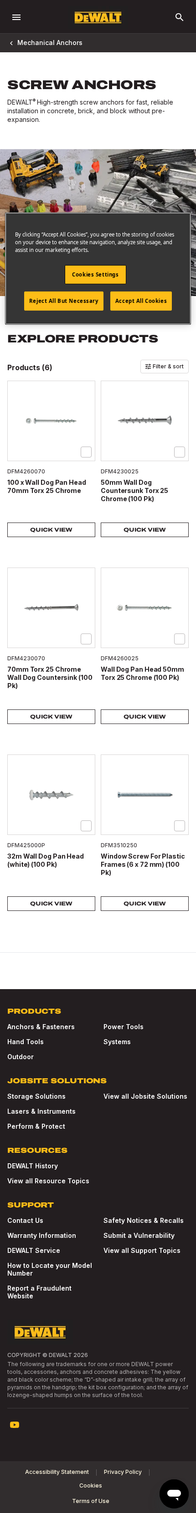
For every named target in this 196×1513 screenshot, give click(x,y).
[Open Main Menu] (16, 17)
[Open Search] (179, 17)
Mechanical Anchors (50, 42)
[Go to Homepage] (98, 17)
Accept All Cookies (141, 300)
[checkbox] (86, 452)
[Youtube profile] (14, 1424)
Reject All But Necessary (63, 300)
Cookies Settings (95, 274)
